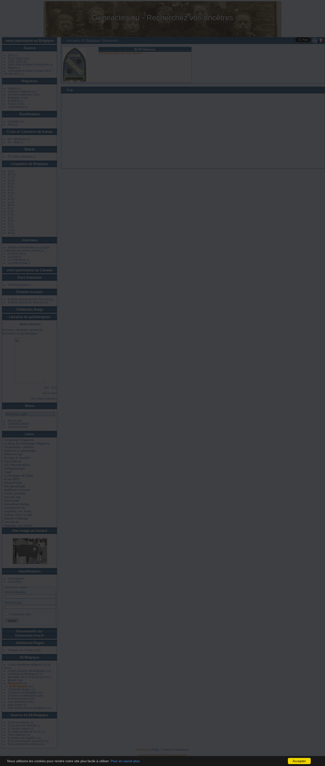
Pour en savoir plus (125, 761)
